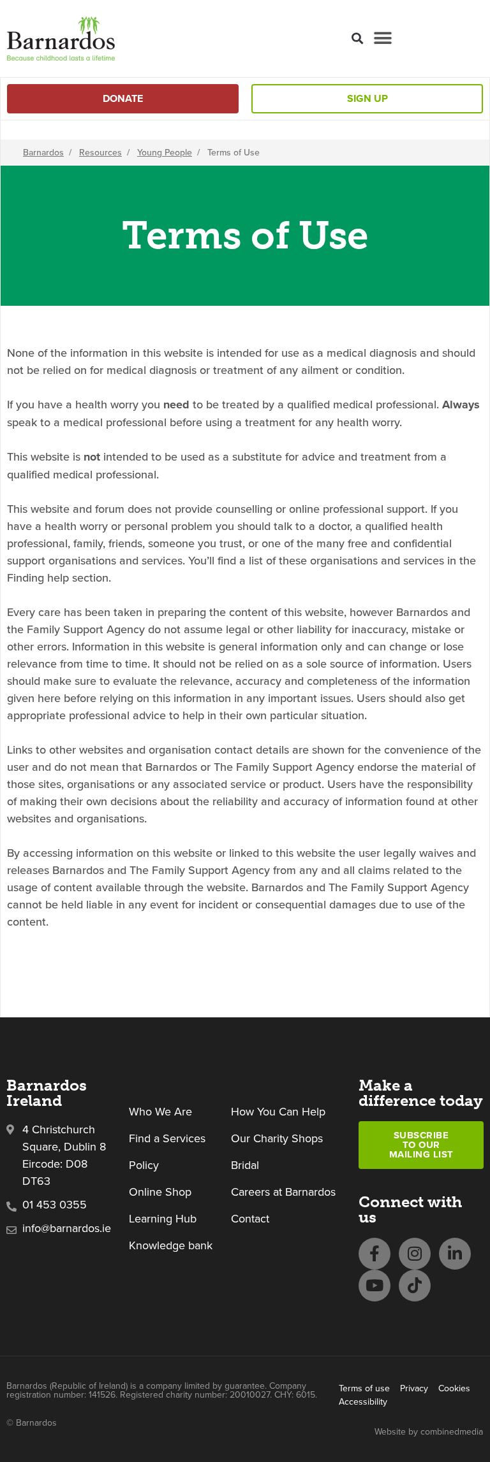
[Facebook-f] (374, 1254)
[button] (357, 38)
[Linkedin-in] (455, 1254)
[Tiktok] (415, 1285)
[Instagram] (415, 1254)
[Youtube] (374, 1285)
